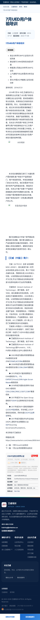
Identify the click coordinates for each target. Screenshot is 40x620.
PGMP (12, 361)
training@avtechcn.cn (10, 527)
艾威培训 (14, 7)
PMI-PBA (17, 491)
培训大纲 (31, 459)
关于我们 (5, 606)
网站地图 (12, 606)
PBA (21, 361)
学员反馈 (30, 549)
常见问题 (17, 546)
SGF (7, 425)
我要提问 (23, 463)
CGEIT (22, 391)
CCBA (20, 367)
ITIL (16, 376)
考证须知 (17, 459)
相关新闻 (10, 50)
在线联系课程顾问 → (8, 531)
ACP (17, 361)
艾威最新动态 (31, 557)
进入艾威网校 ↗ (7, 549)
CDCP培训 (11, 410)
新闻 (25, 7)
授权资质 (30, 546)
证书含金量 (24, 459)
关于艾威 (30, 553)
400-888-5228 (7, 524)
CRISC (17, 391)
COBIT (28, 391)
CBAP (25, 367)
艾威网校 (5, 592)
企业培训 (30, 542)
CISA (8, 391)
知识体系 (10, 459)
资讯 (20, 7)
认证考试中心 (19, 542)
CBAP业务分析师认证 (15, 456)
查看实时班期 (10, 617)
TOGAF (14, 401)
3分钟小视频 (13, 463)
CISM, (12, 391)
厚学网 (12, 592)
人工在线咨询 (19, 549)
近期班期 (5, 546)
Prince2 (15, 379)
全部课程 (5, 542)
